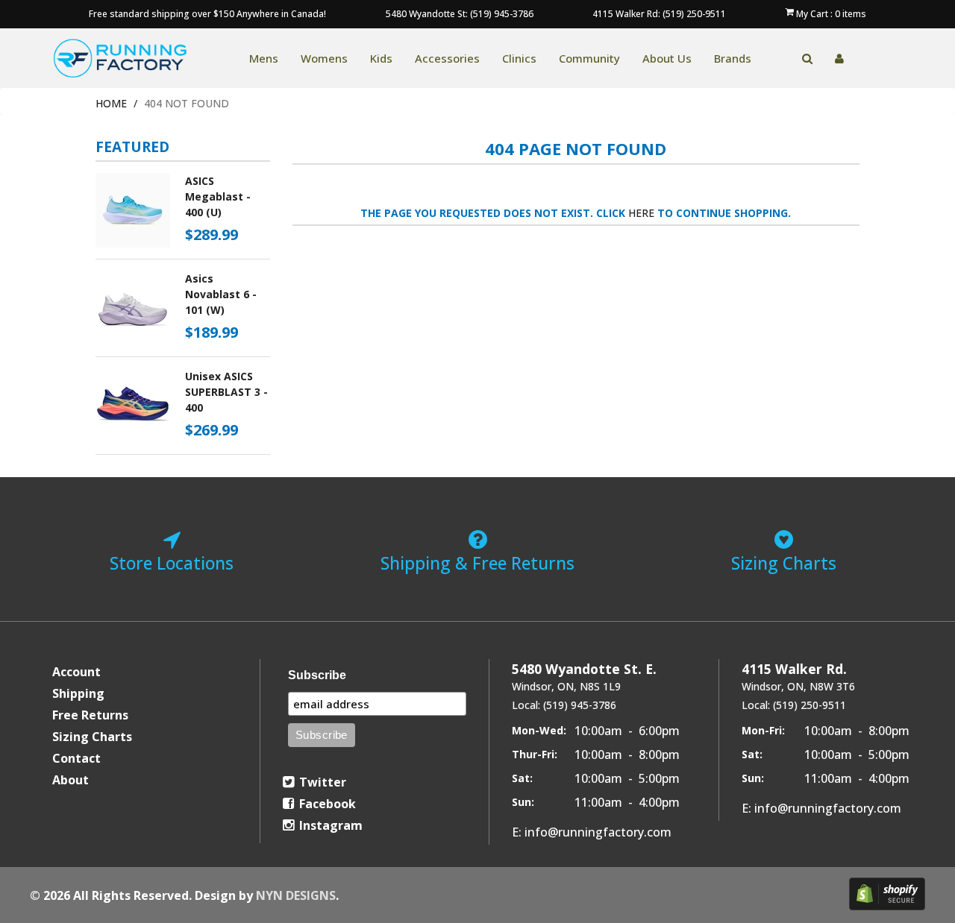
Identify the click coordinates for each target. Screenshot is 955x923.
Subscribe (317, 675)
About (70, 780)
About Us (667, 58)
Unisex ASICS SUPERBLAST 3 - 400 (226, 392)
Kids (381, 58)
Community (589, 58)
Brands (732, 58)
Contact (76, 758)
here (641, 213)
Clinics (519, 58)
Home (111, 103)
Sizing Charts (92, 736)
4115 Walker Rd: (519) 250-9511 (659, 13)
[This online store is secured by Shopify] (887, 894)
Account (76, 672)
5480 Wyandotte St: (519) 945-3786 (459, 13)
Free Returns (90, 715)
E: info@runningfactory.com (591, 832)
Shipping (78, 693)
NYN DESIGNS (296, 895)
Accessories (447, 58)
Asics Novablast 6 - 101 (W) (221, 294)
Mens (263, 58)
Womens (324, 58)
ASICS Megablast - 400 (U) (218, 196)
